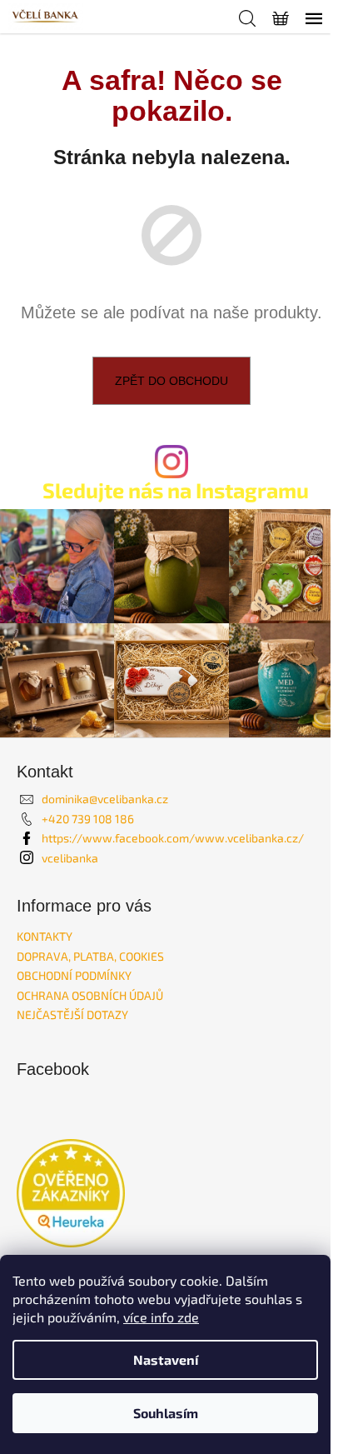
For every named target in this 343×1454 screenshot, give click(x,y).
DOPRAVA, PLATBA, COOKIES (90, 956)
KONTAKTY (44, 936)
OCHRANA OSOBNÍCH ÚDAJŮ (90, 995)
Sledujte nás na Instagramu (175, 490)
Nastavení (165, 1359)
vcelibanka (70, 858)
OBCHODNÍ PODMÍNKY (74, 975)
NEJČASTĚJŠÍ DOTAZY (72, 1014)
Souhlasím (165, 1413)
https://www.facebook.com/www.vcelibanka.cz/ (173, 838)
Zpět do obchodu (171, 380)
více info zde (161, 1317)
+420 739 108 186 (88, 819)
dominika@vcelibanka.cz (105, 799)
